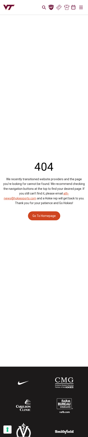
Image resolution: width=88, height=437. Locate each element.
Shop (66, 7)
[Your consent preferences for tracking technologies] (7, 429)
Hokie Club (51, 7)
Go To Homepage (44, 216)
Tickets (58, 7)
